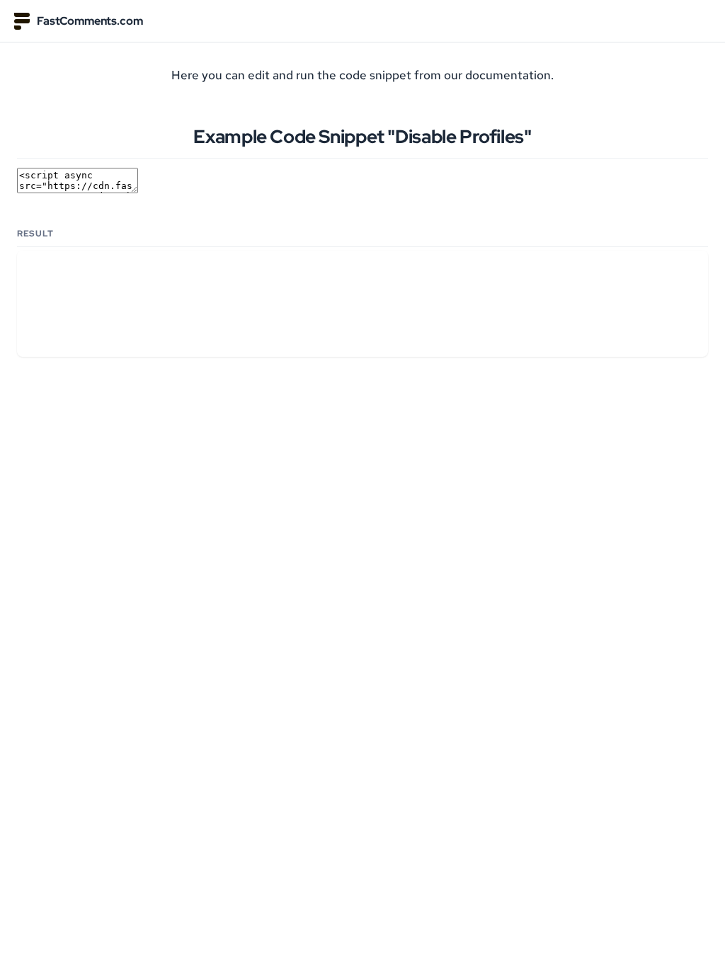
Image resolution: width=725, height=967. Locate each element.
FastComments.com (89, 20)
